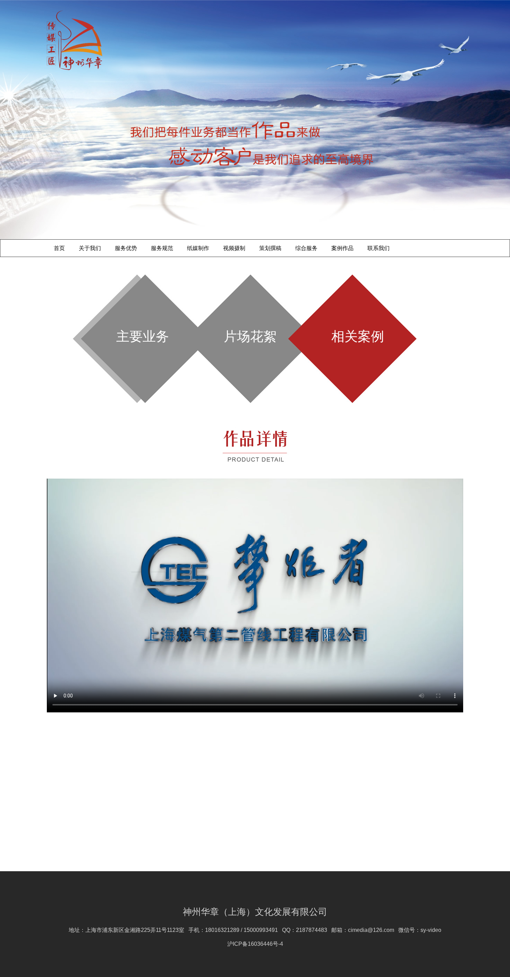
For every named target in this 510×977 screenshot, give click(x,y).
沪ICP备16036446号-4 (255, 944)
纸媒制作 (198, 248)
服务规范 (162, 248)
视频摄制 (234, 248)
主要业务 (142, 336)
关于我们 (90, 248)
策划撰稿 (270, 248)
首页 (59, 248)
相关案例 (357, 336)
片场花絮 (250, 336)
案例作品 (342, 248)
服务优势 (126, 248)
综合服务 (306, 248)
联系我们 (378, 248)
